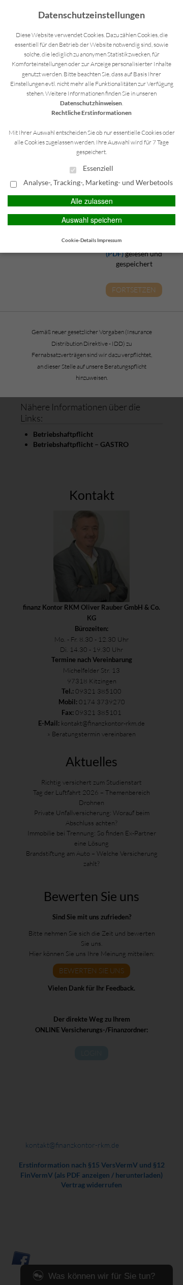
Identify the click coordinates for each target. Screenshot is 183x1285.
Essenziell (97, 168)
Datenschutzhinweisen (91, 103)
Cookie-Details (79, 240)
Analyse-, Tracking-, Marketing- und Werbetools (97, 182)
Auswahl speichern (92, 220)
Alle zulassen (92, 201)
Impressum (109, 240)
